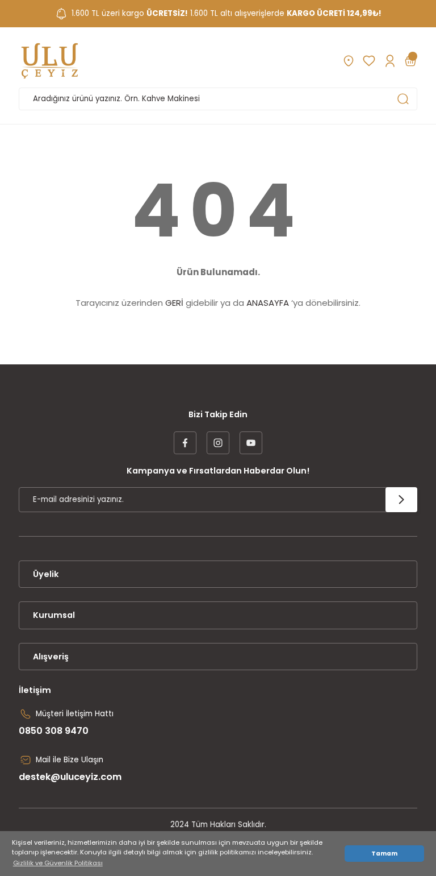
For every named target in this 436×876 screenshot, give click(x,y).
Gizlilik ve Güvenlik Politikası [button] (58, 862)
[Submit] (401, 499)
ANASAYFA (267, 303)
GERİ (174, 303)
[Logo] (50, 61)
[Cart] (410, 61)
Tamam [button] (384, 853)
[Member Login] (390, 61)
